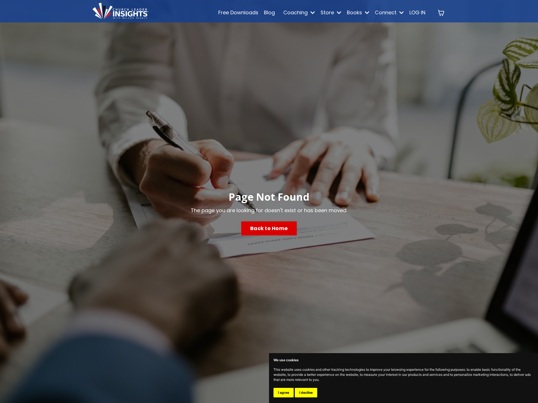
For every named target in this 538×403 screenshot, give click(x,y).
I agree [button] (283, 392)
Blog (269, 12)
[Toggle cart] (441, 12)
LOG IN (417, 12)
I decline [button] (306, 392)
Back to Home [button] (269, 228)
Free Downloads (238, 12)
